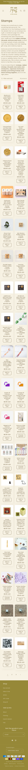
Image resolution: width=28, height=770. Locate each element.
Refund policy (12, 763)
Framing (5, 715)
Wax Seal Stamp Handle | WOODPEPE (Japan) (7, 554)
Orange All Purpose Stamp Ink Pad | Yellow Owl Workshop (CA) (20, 396)
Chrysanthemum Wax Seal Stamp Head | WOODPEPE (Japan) (7, 129)
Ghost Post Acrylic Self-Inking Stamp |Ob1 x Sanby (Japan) (7, 236)
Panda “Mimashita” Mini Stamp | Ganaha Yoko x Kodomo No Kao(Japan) (7, 523)
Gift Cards (6, 698)
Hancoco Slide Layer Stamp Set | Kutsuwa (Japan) (20, 427)
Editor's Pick (6, 691)
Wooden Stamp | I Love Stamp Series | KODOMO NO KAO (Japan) (7, 490)
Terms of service (9, 766)
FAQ (4, 722)
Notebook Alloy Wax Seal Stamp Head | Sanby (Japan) (20, 298)
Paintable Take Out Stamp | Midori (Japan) (21, 98)
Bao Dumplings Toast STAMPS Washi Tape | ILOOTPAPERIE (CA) (7, 363)
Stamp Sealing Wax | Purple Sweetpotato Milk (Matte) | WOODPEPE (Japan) (20, 590)
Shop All (5, 702)
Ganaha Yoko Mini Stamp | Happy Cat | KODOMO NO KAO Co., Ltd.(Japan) (21, 523)
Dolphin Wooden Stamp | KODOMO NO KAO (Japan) (21, 490)
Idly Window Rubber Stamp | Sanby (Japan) (20, 235)
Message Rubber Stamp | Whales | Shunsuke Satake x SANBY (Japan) (20, 656)
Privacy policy (20, 763)
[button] (3, 10)
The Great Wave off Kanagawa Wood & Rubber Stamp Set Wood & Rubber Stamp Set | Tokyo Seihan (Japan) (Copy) (20, 167)
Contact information (19, 766)
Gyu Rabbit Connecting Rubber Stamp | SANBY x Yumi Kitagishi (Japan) (7, 655)
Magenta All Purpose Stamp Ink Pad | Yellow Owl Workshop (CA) (7, 429)
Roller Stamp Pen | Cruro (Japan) (21, 459)
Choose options (20, 435)
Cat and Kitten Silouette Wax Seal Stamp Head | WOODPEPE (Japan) (21, 131)
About (5, 712)
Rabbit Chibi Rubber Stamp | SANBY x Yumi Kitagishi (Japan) (7, 621)
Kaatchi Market (7, 719)
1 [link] (7, 675)
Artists (5, 695)
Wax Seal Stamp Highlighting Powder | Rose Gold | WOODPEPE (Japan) (20, 556)
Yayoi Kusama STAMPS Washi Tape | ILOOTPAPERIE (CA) (20, 362)
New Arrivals (6, 688)
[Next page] (20, 674)
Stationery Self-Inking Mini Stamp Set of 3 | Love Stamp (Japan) (7, 204)
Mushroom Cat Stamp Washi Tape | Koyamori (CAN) (7, 98)
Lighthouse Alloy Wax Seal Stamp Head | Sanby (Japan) (7, 298)
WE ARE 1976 (13, 761)
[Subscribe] (23, 734)
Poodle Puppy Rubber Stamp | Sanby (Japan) (7, 266)
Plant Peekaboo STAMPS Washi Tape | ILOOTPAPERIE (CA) (20, 331)
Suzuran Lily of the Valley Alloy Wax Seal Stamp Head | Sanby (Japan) (7, 331)
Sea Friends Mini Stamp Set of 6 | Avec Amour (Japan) (20, 203)
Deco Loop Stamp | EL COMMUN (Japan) (7, 460)
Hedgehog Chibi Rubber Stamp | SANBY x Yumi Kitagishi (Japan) (21, 622)
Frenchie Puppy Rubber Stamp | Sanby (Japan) (21, 267)
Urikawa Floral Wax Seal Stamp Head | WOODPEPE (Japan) (7, 163)
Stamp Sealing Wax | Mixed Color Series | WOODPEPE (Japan (7, 589)
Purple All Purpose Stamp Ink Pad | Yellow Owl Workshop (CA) (7, 396)
